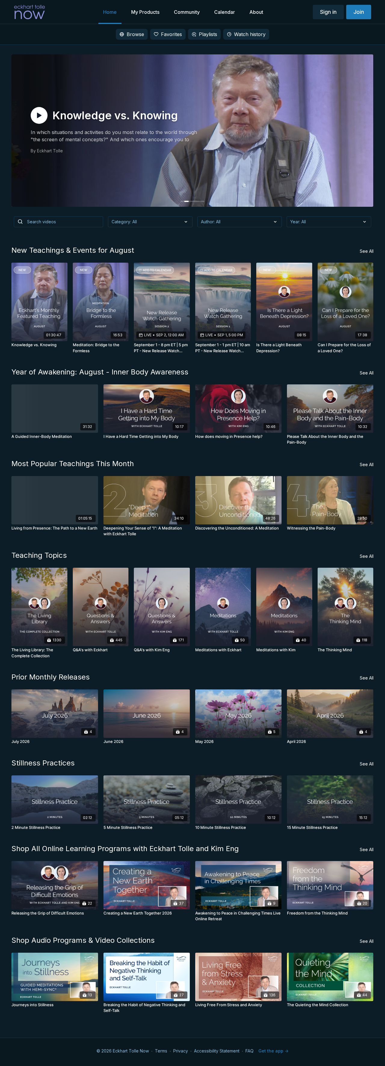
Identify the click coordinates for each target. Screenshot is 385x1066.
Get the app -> (273, 1050)
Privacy (180, 1050)
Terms (161, 1050)
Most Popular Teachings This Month (72, 463)
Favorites (171, 34)
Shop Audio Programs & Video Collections (83, 940)
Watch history (250, 34)
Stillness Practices (43, 763)
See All (367, 251)
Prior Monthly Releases (50, 677)
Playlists (208, 34)
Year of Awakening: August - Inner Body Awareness (99, 372)
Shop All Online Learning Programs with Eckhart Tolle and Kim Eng (125, 848)
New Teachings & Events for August (72, 250)
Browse (135, 34)
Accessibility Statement (216, 1050)
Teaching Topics (39, 555)
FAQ (249, 1050)
